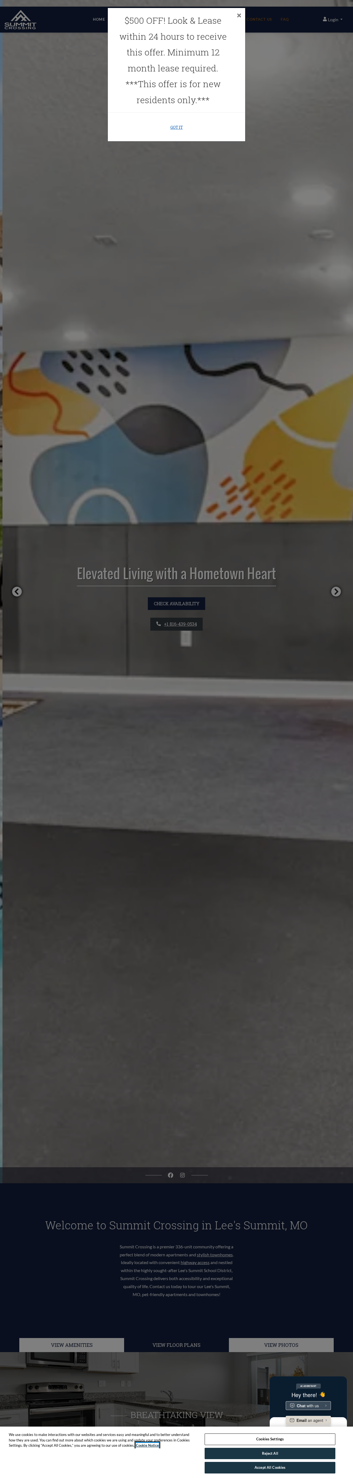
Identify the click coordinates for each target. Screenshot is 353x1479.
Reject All (270, 1453)
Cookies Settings (270, 1439)
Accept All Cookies (270, 1467)
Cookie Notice (147, 1445)
